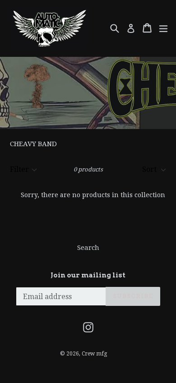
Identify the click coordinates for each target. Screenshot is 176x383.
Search (88, 248)
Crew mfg (94, 354)
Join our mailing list (88, 275)
